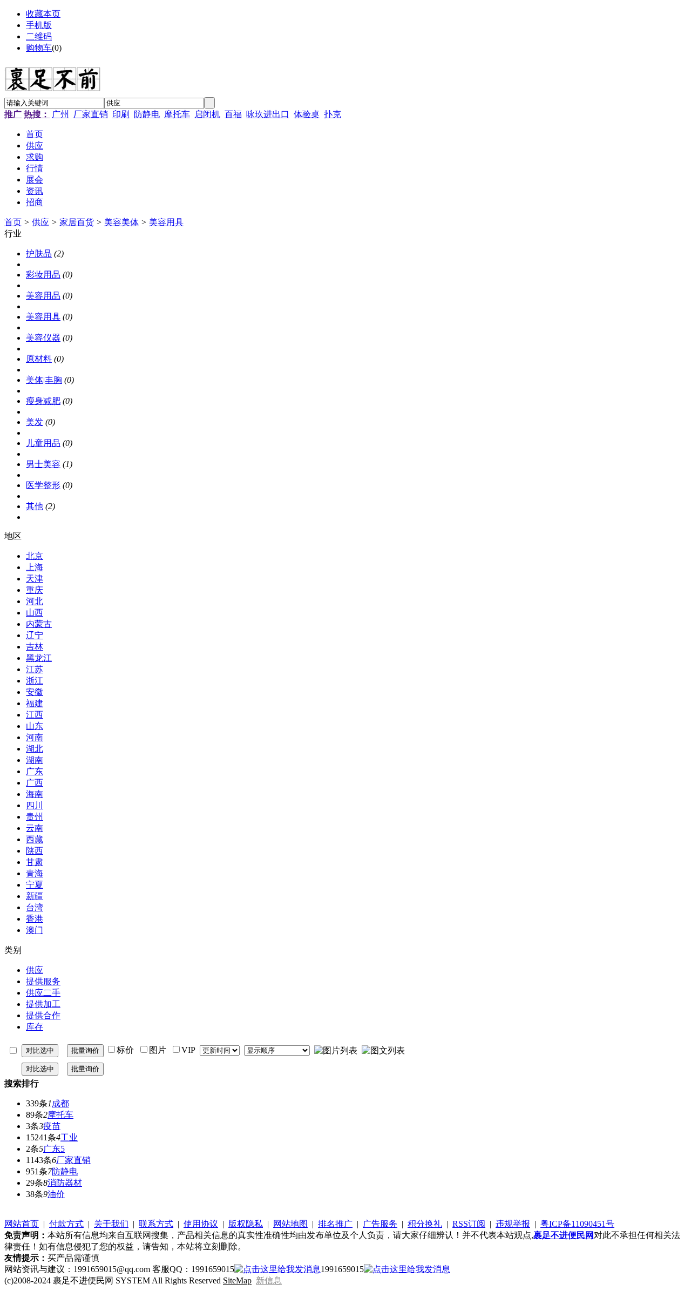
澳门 (34, 930)
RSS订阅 (468, 1223)
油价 (56, 1194)
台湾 (34, 907)
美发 (34, 422)
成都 (60, 1103)
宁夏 (34, 884)
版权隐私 (245, 1223)
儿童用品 (43, 443)
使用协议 (201, 1223)
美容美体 (121, 222)
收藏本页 (43, 13)
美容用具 (166, 222)
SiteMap (237, 1280)
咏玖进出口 (267, 114)
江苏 (34, 669)
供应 (40, 222)
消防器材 (65, 1182)
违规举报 (513, 1223)
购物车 (39, 47)
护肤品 (39, 253)
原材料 (39, 358)
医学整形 (43, 485)
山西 (34, 612)
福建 (34, 703)
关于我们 (111, 1223)
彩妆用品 (43, 274)
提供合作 (43, 1015)
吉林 (34, 646)
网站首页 (21, 1223)
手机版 (39, 25)
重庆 (34, 589)
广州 (60, 114)
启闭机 (207, 114)
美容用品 (43, 295)
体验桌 (307, 114)
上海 (34, 567)
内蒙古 (39, 623)
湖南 (34, 760)
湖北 (34, 748)
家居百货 (76, 222)
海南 (34, 794)
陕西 (34, 850)
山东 (34, 726)
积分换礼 (425, 1223)
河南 (34, 737)
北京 (34, 555)
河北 (34, 601)
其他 (34, 506)
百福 (233, 114)
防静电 (147, 114)
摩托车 (177, 114)
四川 (34, 805)
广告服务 (380, 1223)
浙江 (34, 680)
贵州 (34, 816)
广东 (34, 771)
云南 (34, 828)
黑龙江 (39, 658)
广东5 (54, 1148)
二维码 (39, 36)
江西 (34, 714)
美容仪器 (43, 337)
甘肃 (34, 862)
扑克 (332, 114)
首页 (13, 222)
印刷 (121, 114)
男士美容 (43, 464)
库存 (34, 1026)
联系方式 (156, 1223)
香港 (34, 918)
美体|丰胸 (44, 379)
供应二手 (43, 992)
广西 (34, 782)
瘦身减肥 (43, 400)
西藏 (34, 839)
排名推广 (335, 1223)
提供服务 (43, 981)
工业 (69, 1137)
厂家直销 (90, 114)
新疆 (34, 896)
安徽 (34, 692)
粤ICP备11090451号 (577, 1223)
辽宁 (34, 635)
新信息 (269, 1280)
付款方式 (66, 1223)
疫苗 (51, 1126)
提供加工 (43, 1004)
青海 (34, 873)
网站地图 (290, 1223)
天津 (34, 578)
